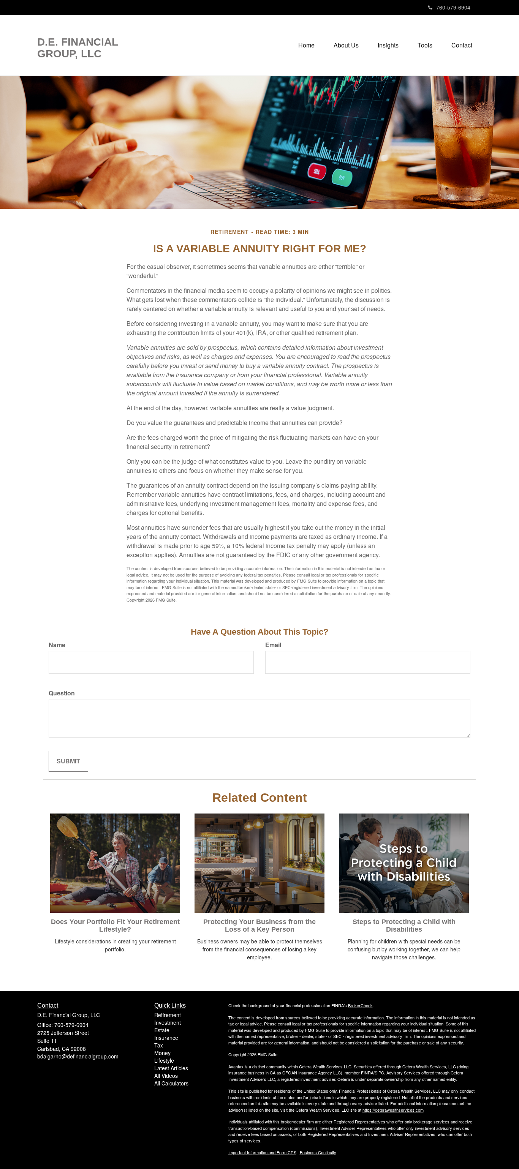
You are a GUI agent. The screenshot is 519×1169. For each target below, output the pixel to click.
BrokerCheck (360, 1005)
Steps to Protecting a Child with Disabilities (404, 925)
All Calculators (171, 1083)
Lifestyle (164, 1060)
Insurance (166, 1037)
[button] (346, 45)
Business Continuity (318, 1152)
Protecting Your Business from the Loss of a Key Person (259, 925)
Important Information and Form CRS (262, 1152)
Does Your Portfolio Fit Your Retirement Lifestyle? (115, 925)
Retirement (167, 1015)
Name (57, 645)
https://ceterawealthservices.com (393, 1110)
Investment (167, 1022)
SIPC (379, 1072)
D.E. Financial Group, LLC (77, 48)
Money (162, 1053)
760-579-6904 (453, 7)
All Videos (166, 1075)
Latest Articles (171, 1068)
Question (62, 693)
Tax (158, 1045)
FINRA (367, 1072)
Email (273, 645)
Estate (161, 1030)
